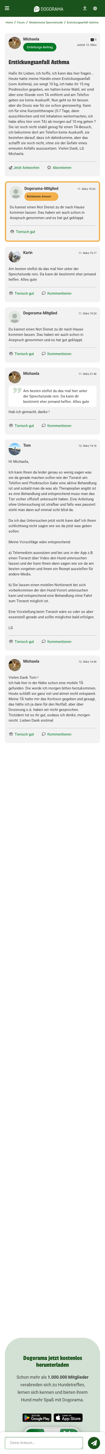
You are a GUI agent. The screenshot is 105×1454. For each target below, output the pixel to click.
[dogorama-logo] (48, 8)
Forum (21, 22)
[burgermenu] (7, 8)
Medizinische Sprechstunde (46, 22)
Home (9, 22)
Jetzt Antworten (26, 167)
